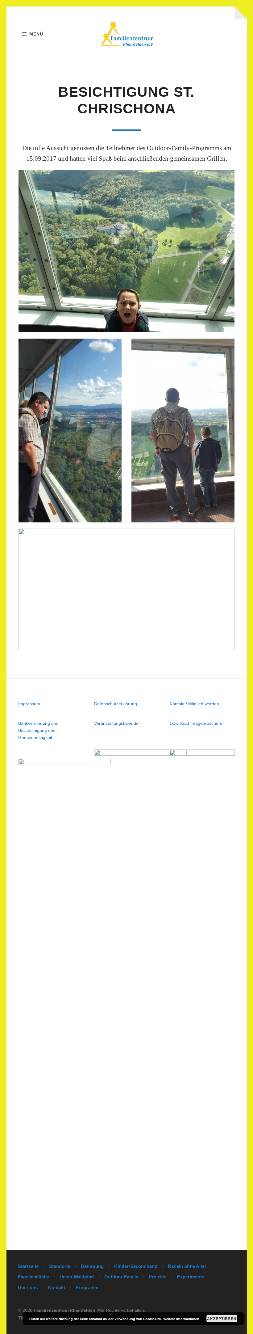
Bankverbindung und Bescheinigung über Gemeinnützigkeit (38, 730)
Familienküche (33, 1276)
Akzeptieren (222, 1318)
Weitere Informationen (181, 1318)
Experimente (190, 1276)
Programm (87, 1287)
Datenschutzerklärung (115, 703)
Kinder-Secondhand (135, 1266)
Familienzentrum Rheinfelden (64, 1310)
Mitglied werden (203, 703)
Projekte (158, 1276)
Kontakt (177, 703)
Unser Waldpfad (77, 1276)
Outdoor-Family (121, 1276)
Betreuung (92, 1266)
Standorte (59, 1266)
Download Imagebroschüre (196, 723)
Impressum (29, 703)
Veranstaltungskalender (117, 723)
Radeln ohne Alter (187, 1266)
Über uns (28, 1287)
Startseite (28, 1266)
